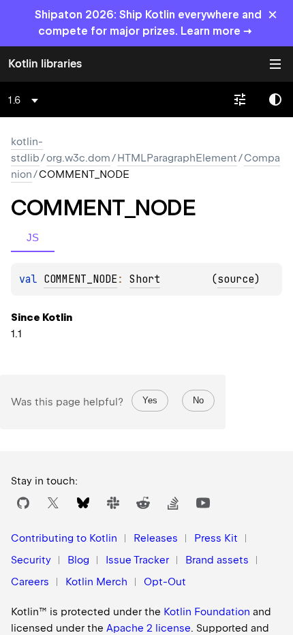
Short (144, 279)
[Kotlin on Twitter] (53, 503)
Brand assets (217, 560)
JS (33, 237)
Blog (78, 560)
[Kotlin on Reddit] (143, 503)
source (235, 279)
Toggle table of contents (275, 64)
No (198, 400)
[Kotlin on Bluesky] (83, 503)
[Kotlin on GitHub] (23, 503)
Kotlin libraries (45, 63)
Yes (149, 400)
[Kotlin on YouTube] (203, 503)
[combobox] (25, 100)
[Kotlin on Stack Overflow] (173, 503)
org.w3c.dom (78, 158)
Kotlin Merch (96, 582)
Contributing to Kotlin (64, 538)
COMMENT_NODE (80, 279)
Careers (30, 582)
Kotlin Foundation (207, 612)
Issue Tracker (137, 560)
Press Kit (216, 538)
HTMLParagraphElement (177, 158)
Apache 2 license (148, 628)
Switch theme (275, 99)
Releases (156, 538)
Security (31, 560)
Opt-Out (165, 582)
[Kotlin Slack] (113, 503)
